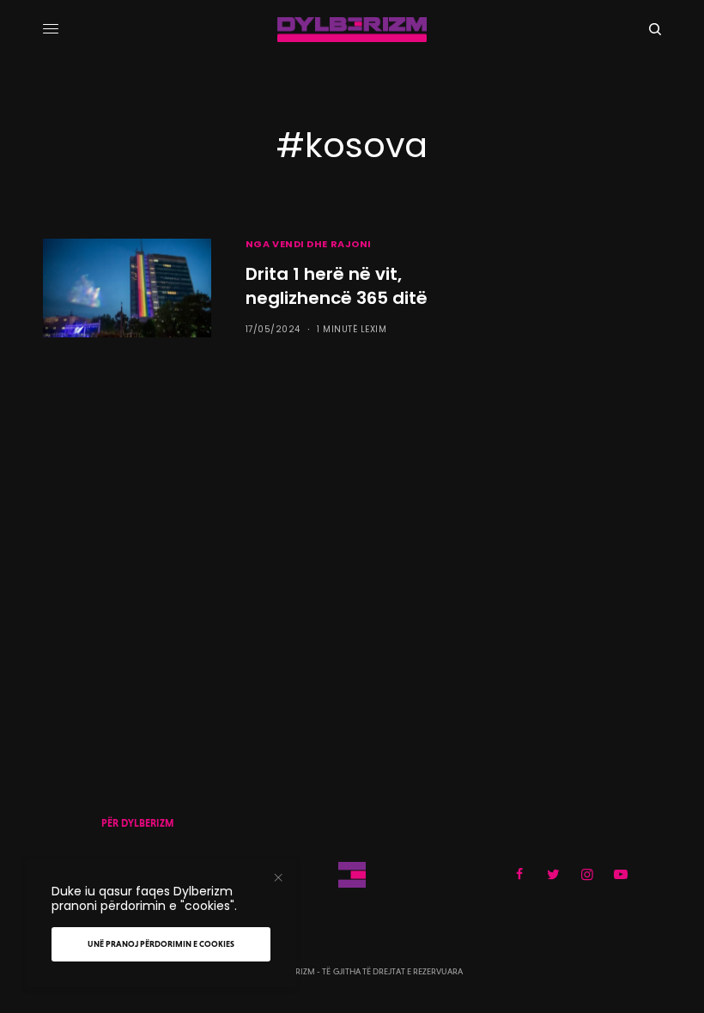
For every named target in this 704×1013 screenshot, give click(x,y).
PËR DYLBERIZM (137, 823)
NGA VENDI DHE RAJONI (309, 244)
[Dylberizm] (352, 29)
